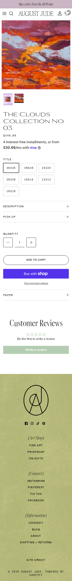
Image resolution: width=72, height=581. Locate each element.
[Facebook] (26, 423)
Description (13, 206)
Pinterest (36, 487)
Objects (36, 458)
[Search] (13, 13)
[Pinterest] (43, 423)
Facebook (36, 500)
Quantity (10, 234)
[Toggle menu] (4, 13)
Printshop (36, 452)
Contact (36, 523)
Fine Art (36, 445)
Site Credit (36, 560)
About (36, 536)
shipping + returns (36, 542)
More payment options (36, 283)
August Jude (31, 571)
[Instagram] (32, 423)
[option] (36, 55)
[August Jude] (36, 13)
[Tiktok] (37, 423)
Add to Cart (36, 260)
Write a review (36, 350)
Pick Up (9, 217)
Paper (8, 295)
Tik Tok (36, 494)
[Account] (58, 13)
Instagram (36, 481)
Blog (36, 529)
